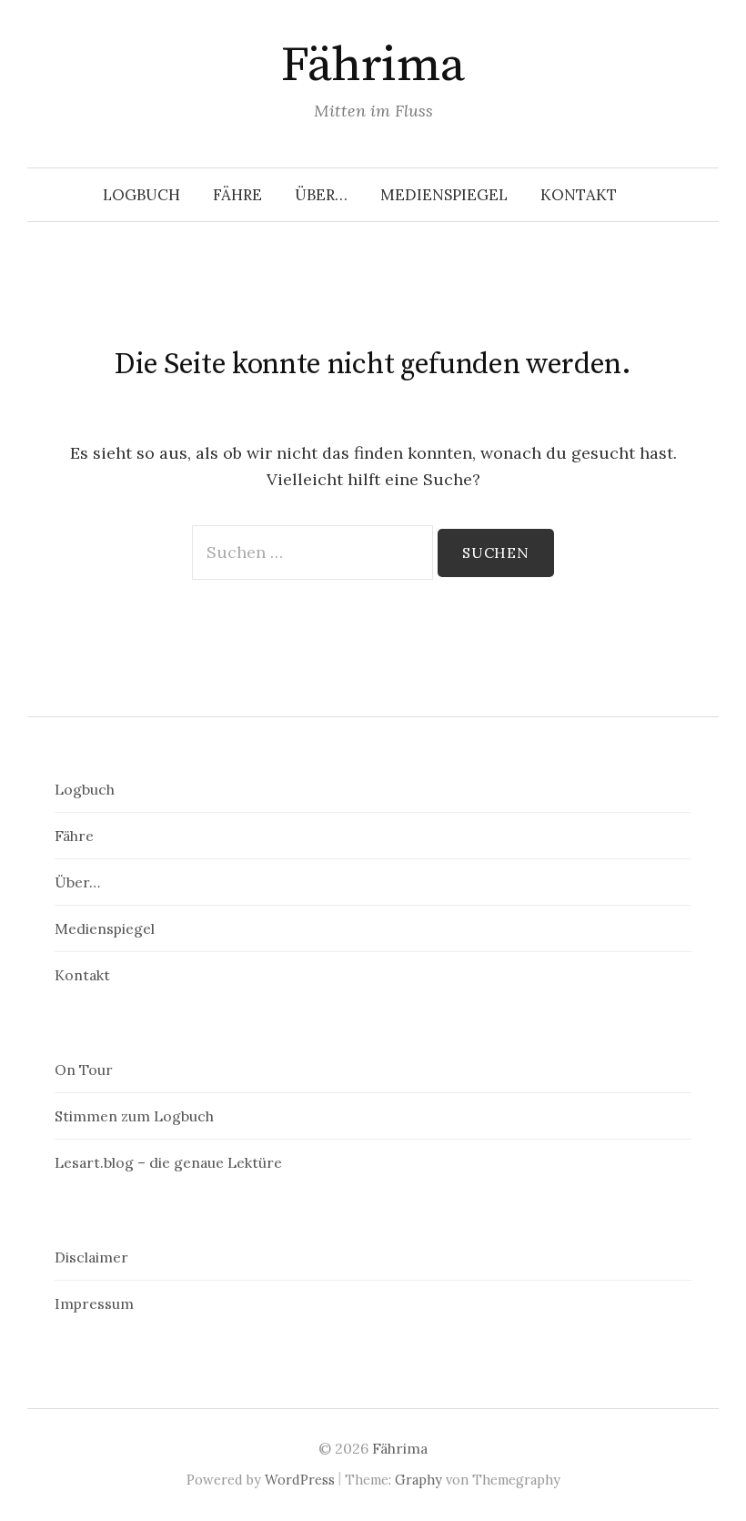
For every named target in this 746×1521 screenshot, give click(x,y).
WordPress (300, 1479)
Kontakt (578, 195)
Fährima (372, 65)
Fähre (237, 195)
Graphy (418, 1479)
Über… (321, 195)
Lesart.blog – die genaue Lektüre (168, 1162)
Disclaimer (91, 1257)
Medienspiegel (444, 195)
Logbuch (141, 195)
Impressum (94, 1303)
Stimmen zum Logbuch (134, 1116)
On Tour (84, 1069)
